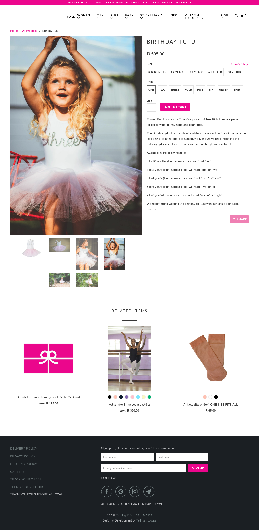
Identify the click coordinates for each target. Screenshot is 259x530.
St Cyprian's (151, 15)
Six (211, 89)
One (151, 89)
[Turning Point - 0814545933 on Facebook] (108, 491)
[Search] (236, 15)
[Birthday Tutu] (76, 135)
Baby (129, 15)
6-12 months (157, 72)
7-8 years (234, 72)
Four (188, 89)
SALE (71, 16)
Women (83, 15)
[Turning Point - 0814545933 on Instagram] (136, 491)
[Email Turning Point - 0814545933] (150, 491)
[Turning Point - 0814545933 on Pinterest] (121, 491)
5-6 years (215, 72)
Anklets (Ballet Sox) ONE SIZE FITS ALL (210, 404)
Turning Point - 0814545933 (22, 15)
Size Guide (238, 64)
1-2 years (177, 72)
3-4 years (196, 72)
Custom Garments (194, 17)
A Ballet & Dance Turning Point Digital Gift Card (49, 397)
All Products (29, 31)
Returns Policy (23, 464)
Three (175, 89)
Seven (223, 89)
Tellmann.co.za (146, 520)
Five (200, 89)
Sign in (224, 17)
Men (100, 15)
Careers (17, 471)
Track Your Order (26, 479)
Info (174, 17)
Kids (114, 15)
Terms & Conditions (27, 487)
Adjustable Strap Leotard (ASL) (129, 404)
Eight (238, 89)
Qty (149, 101)
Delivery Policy (23, 448)
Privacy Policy (22, 456)
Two (162, 89)
